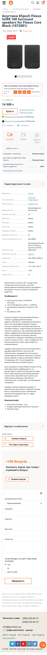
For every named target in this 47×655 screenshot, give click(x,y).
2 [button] (18, 76)
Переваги (9, 509)
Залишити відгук (19, 439)
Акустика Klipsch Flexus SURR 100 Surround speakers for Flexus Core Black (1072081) (21, 20)
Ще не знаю (12, 572)
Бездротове (33, 204)
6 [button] (28, 76)
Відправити (18, 581)
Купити (10, 111)
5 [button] (25, 76)
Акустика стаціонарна (33, 198)
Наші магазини (9, 638)
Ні (8, 568)
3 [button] (20, 76)
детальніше (36, 91)
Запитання (7, 434)
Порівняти (24, 125)
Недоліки (8, 519)
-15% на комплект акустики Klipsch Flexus (21, 86)
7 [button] (30, 76)
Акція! (11, 37)
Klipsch (30, 193)
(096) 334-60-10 (30, 618)
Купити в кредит (26, 112)
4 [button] (23, 76)
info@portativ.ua (12, 626)
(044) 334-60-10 (30, 621)
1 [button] (15, 76)
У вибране (9, 125)
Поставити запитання (18, 445)
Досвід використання (13, 499)
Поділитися (27, 31)
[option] (23, 56)
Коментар (9, 539)
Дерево (31, 254)
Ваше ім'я (8, 529)
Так (8, 564)
